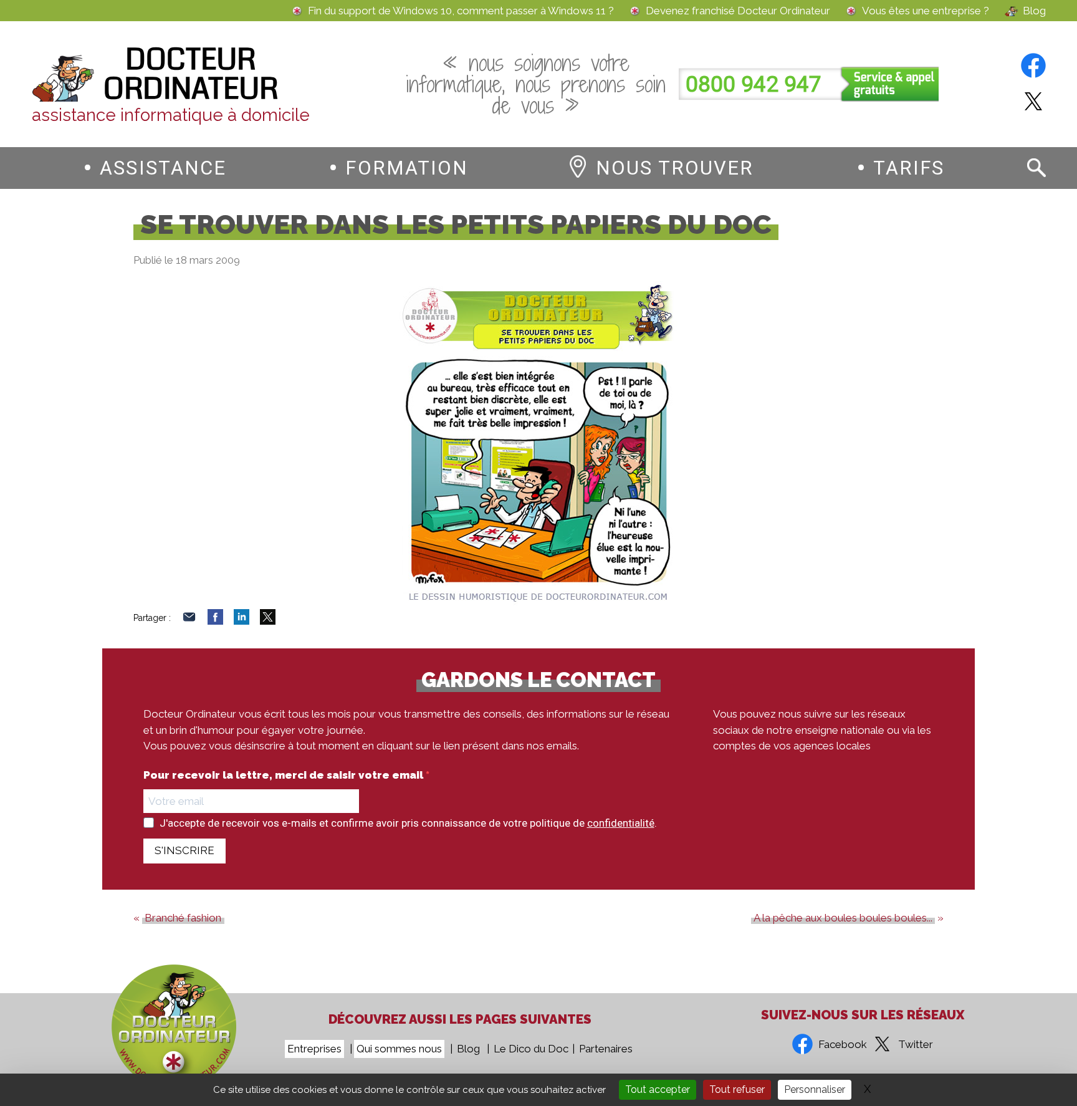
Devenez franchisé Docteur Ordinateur (738, 11)
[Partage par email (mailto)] (189, 621)
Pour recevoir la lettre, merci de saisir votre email (284, 775)
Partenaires (606, 1048)
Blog (1034, 11)
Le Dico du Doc (531, 1048)
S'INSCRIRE (184, 850)
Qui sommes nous (399, 1048)
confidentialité (620, 823)
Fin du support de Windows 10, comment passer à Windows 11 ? (461, 11)
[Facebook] (215, 621)
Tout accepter (657, 1089)
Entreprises (314, 1048)
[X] (267, 621)
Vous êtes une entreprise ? (925, 11)
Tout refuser (737, 1089)
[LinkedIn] (241, 621)
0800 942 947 (753, 84)
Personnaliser (814, 1089)
